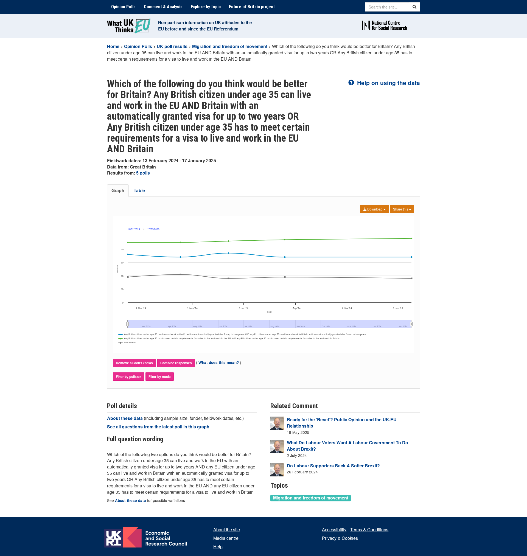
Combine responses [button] (176, 362)
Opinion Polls (123, 6)
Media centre (226, 538)
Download (374, 209)
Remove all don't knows (134, 362)
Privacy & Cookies (340, 538)
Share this (401, 209)
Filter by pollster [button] (128, 376)
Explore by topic (206, 6)
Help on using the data (387, 82)
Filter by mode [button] (159, 376)
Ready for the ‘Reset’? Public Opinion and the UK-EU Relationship (342, 422)
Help (218, 546)
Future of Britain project (252, 6)
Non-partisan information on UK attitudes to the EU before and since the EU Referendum (205, 25)
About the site (226, 529)
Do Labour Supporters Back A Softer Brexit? (333, 465)
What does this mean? (218, 362)
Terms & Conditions (369, 529)
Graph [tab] (117, 190)
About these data (125, 418)
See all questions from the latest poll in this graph (158, 426)
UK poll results (172, 46)
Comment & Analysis (163, 6)
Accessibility (334, 529)
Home (113, 46)
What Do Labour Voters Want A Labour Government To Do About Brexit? (347, 445)
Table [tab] (139, 190)
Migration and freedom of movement (229, 46)
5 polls (143, 173)
